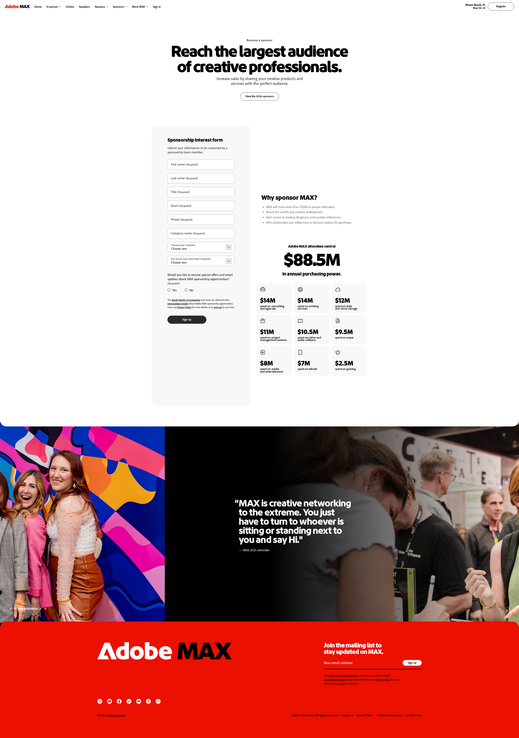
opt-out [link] (218, 307)
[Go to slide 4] (40, 608)
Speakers (84, 6)
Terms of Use (364, 715)
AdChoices (414, 715)
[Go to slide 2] (15, 608)
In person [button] (52, 6)
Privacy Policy (383, 679)
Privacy (346, 715)
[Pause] (507, 611)
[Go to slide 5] (45, 608)
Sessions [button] (100, 6)
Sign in (156, 6)
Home (38, 6)
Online (70, 6)
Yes (174, 290)
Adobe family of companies (343, 675)
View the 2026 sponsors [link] (259, 96)
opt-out (341, 683)
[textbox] (362, 663)
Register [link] (501, 6)
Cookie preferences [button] (389, 715)
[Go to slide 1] (10, 608)
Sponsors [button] (118, 6)
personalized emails (334, 679)
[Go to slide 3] (28, 608)
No (191, 290)
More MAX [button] (138, 6)
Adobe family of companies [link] (186, 299)
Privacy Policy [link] (184, 307)
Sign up (186, 319)
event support (116, 715)
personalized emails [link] (177, 303)
